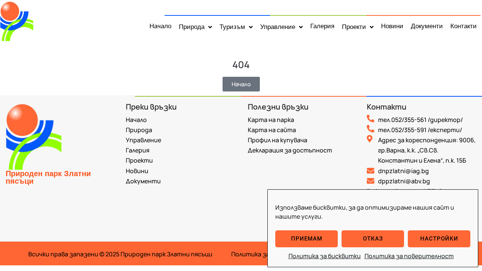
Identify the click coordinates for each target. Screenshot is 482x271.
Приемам (306, 238)
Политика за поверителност (409, 256)
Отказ (373, 238)
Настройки (439, 238)
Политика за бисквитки (324, 256)
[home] (21, 20)
